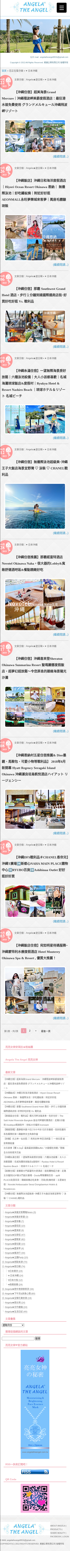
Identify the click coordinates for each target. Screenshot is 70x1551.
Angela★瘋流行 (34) (15, 1253)
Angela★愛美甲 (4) (14, 1248)
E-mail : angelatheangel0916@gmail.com (50, 57)
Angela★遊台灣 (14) (15, 1302)
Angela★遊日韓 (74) (15, 1266)
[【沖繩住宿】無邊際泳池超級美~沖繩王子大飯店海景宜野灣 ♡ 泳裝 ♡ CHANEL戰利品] (35, 528)
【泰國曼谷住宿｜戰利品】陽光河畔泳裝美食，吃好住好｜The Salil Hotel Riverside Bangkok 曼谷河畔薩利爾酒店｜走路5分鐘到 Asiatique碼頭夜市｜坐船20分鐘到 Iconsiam (34, 1120)
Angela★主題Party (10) (16, 1257)
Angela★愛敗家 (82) (15, 1239)
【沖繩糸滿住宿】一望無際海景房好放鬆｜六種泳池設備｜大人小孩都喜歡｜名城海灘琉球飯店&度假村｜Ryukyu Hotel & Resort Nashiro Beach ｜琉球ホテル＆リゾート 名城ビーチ (34, 383)
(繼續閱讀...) (60, 156)
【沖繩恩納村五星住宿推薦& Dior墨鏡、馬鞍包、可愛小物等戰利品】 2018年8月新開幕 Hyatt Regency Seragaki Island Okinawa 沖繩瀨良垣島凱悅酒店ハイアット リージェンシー (35, 767)
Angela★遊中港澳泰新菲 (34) (19, 1289)
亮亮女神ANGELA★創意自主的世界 (35, 6)
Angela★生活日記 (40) (16, 1311)
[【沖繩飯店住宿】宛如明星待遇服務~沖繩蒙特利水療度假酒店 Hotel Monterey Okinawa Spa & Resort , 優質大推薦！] (35, 1013)
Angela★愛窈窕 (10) (15, 1226)
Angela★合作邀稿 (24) (16, 1307)
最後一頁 (45, 1031)
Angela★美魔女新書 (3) (16, 1217)
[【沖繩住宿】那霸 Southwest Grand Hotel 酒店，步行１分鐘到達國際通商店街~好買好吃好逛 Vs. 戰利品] (35, 342)
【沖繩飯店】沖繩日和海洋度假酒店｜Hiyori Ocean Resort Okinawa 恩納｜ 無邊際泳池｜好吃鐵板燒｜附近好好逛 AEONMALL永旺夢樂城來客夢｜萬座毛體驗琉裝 (34, 193)
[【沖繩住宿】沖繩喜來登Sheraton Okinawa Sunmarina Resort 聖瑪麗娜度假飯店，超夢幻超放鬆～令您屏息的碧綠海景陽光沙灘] (35, 726)
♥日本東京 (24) (15, 1271)
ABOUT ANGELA (57, 1526)
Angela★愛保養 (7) (14, 1221)
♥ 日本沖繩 (50, 79)
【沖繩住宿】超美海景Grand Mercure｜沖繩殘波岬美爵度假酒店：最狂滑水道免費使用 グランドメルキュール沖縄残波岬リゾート (34, 1084)
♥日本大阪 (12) (15, 1280)
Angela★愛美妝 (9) (14, 1230)
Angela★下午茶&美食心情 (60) (20, 1293)
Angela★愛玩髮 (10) (15, 1244)
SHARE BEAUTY (57, 1533)
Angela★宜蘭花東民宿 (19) (18, 1298)
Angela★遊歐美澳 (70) (16, 1262)
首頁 (4, 70)
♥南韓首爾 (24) (15, 1284)
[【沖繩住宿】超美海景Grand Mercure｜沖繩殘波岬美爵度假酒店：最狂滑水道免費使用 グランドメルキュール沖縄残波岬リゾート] (35, 152)
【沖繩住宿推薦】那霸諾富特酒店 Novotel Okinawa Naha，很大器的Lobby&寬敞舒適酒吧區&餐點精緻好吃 (33, 563)
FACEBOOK (55, 1536)
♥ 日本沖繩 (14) (15, 1275)
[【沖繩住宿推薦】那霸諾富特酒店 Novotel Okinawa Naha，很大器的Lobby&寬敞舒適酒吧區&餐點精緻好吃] (35, 630)
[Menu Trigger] (62, 8)
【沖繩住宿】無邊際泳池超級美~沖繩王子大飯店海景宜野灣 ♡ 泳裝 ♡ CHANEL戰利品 (35, 468)
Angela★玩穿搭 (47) (15, 1235)
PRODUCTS (55, 1529)
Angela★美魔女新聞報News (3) (20, 1212)
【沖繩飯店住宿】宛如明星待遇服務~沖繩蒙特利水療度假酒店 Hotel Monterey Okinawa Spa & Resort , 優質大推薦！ (35, 952)
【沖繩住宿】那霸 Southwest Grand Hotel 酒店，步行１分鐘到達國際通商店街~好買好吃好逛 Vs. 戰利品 (34, 295)
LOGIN (66, 1536)
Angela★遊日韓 (34, 79)
